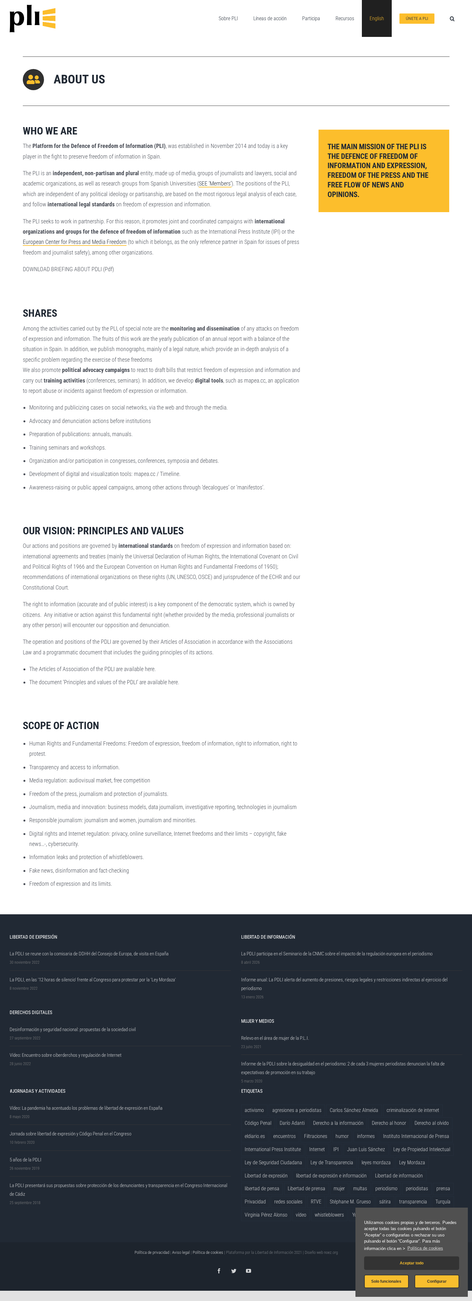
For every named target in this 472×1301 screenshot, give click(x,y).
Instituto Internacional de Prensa (416, 1136)
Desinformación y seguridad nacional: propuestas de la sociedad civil (73, 1029)
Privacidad (255, 1202)
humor (342, 1136)
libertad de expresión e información (331, 1176)
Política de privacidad (152, 1252)
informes (366, 1136)
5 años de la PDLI (25, 1160)
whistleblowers (329, 1215)
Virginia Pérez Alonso (266, 1215)
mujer (339, 1188)
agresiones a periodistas (296, 1110)
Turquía (442, 1202)
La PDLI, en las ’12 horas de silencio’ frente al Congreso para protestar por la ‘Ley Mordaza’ (93, 980)
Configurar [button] (437, 1281)
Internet (317, 1149)
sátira (385, 1202)
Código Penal (258, 1123)
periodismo (386, 1188)
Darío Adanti (292, 1123)
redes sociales (288, 1202)
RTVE (316, 1202)
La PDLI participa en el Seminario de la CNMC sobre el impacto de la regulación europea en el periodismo (337, 954)
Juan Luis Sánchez (366, 1149)
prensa (443, 1188)
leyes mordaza (376, 1162)
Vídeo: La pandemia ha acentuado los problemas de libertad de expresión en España (86, 1108)
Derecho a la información (338, 1123)
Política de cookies (425, 1248)
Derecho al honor (389, 1123)
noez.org (331, 1252)
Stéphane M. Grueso (350, 1202)
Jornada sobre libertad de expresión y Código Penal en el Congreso (70, 1134)
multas (360, 1188)
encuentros (284, 1136)
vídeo (301, 1215)
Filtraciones (315, 1136)
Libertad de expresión (266, 1176)
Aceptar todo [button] (412, 1263)
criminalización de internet (413, 1110)
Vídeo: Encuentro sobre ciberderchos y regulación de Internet (65, 1055)
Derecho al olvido (432, 1123)
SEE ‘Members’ (215, 183)
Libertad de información (399, 1176)
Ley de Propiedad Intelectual (421, 1149)
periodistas (417, 1188)
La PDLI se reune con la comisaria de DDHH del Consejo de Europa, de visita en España (89, 954)
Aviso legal (181, 1252)
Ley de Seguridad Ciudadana (273, 1162)
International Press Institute (273, 1149)
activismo (254, 1110)
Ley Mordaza (412, 1162)
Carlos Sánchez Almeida (354, 1110)
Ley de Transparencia (331, 1162)
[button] (452, 18)
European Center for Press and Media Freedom (75, 241)
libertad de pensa (262, 1188)
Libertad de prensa (306, 1188)
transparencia (413, 1202)
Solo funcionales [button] (386, 1281)
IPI (336, 1149)
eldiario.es (255, 1136)
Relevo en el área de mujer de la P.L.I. (275, 1038)
